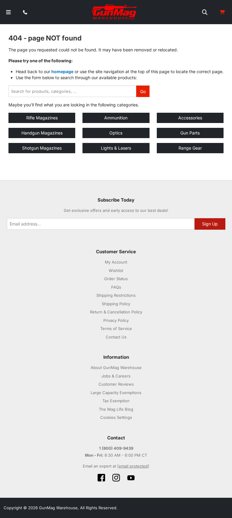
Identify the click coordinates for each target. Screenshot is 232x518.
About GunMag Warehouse (116, 367)
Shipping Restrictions (116, 295)
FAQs (116, 287)
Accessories (190, 117)
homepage (62, 71)
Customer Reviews (116, 384)
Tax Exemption (116, 400)
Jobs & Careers (116, 376)
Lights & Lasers (116, 148)
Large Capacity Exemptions (116, 392)
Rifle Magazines (42, 117)
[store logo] (114, 12)
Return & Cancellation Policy (116, 311)
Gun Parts (190, 132)
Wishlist (116, 270)
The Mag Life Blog (116, 409)
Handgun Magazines (42, 132)
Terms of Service (116, 328)
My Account (116, 262)
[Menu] (8, 12)
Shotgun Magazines (42, 148)
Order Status (116, 278)
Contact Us (116, 337)
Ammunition (115, 117)
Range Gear (190, 148)
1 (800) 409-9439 (116, 448)
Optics (115, 132)
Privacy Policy (116, 320)
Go (143, 91)
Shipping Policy (116, 303)
